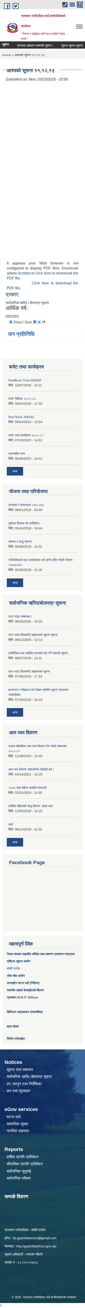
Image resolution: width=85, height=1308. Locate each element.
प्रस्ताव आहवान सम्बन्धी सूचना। (29, 45)
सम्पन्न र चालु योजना (20, 541)
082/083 (12, 316)
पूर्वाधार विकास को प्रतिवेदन (23, 523)
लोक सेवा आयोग (16, 975)
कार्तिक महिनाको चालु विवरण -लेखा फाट (30, 806)
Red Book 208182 (21, 417)
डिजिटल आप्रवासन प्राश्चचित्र (25, 1012)
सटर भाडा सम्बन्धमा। (20, 616)
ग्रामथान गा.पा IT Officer (22, 997)
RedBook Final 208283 (24, 380)
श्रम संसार (13, 1026)
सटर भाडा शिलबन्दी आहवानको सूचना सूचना (32, 635)
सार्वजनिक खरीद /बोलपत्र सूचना (29, 1077)
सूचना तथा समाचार (20, 1070)
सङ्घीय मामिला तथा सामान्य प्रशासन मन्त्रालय (48, 954)
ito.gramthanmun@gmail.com (35, 1238)
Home (6, 55)
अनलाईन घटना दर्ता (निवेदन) (23, 983)
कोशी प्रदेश (13, 968)
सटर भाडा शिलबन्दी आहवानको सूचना (29, 671)
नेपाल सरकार (14, 954)
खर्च (10, 824)
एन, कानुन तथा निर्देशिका (24, 1084)
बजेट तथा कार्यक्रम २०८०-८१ (25, 435)
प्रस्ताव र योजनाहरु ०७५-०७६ (26, 505)
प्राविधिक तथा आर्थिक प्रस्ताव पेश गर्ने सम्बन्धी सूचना (38, 653)
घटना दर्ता (14, 1117)
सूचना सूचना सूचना (66, 45)
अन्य (14, 471)
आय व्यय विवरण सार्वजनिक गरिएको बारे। (31, 769)
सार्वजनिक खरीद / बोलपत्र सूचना (27, 303)
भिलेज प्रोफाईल (16, 1038)
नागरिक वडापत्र (18, 1131)
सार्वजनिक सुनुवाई (19, 1171)
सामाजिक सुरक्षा (17, 1124)
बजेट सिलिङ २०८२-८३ (22, 398)
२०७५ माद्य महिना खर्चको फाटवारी (27, 788)
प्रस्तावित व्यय (16, 453)
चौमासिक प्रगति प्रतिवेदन (25, 1164)
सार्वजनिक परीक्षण (19, 1178)
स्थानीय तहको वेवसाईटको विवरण (25, 990)
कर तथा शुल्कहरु (18, 1091)
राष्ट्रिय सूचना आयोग (18, 961)
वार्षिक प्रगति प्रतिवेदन (23, 1157)
